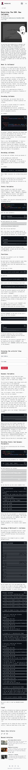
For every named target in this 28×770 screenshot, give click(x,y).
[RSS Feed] (18, 766)
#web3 (23, 17)
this (9, 532)
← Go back (3, 8)
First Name (3, 361)
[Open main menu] (26, 3)
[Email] (12, 766)
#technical (5, 17)
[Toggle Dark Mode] (22, 3)
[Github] (15, 766)
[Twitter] (9, 766)
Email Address (4, 356)
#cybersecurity (12, 17)
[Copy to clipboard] (25, 117)
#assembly (18, 17)
